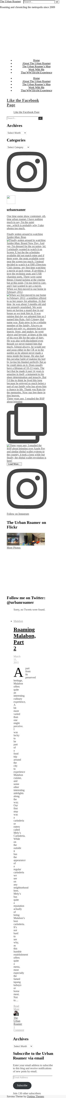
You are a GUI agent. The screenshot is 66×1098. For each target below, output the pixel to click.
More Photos (13, 547)
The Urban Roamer (10, 1)
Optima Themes (35, 1096)
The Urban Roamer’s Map (36, 66)
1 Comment (19, 1029)
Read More (16, 1008)
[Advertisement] (33, 34)
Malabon (18, 621)
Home (36, 60)
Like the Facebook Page (26, 112)
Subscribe (22, 1085)
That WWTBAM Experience (36, 72)
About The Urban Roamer (36, 63)
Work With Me (36, 69)
